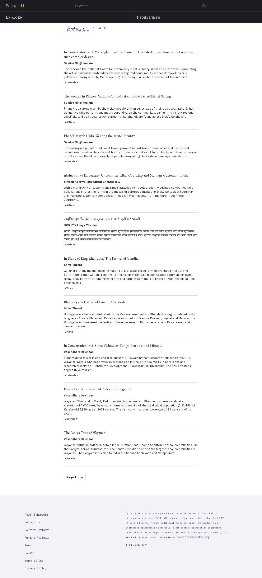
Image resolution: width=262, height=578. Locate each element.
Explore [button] (14, 17)
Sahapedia (16, 5)
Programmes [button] (148, 17)
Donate (29, 553)
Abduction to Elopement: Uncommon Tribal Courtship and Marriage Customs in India (126, 175)
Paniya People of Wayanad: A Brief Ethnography (98, 389)
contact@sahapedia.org (193, 537)
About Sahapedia (36, 514)
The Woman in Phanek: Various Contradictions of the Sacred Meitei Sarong (117, 96)
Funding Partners (37, 537)
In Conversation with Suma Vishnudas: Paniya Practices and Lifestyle (113, 345)
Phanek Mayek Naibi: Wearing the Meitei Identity (99, 136)
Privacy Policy (35, 568)
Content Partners (37, 530)
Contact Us (32, 522)
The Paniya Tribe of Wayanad (84, 432)
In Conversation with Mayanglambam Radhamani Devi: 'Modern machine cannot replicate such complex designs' (129, 54)
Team (28, 545)
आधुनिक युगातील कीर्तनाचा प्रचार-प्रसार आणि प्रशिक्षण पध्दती (102, 219)
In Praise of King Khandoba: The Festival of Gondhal (102, 258)
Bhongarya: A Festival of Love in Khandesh (94, 302)
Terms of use (34, 560)
